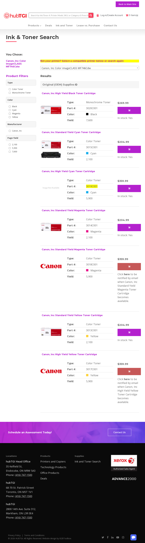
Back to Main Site (127, 4)
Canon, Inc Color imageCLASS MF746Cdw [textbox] (66, 68)
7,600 (14, 151)
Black (14, 106)
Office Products (49, 472)
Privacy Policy (14, 535)
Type (10, 82)
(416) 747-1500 (23, 475)
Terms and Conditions (34, 535)
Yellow (15, 117)
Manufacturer (15, 124)
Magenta (16, 113)
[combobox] (89, 68)
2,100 (14, 144)
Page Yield (13, 138)
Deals (43, 478)
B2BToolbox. (65, 538)
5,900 (14, 148)
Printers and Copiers (53, 461)
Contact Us (119, 432)
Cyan (14, 110)
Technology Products (53, 467)
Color (10, 100)
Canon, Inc (17, 130)
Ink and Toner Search (88, 461)
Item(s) (133, 15)
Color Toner (17, 89)
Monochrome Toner (21, 92)
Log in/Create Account (111, 15)
